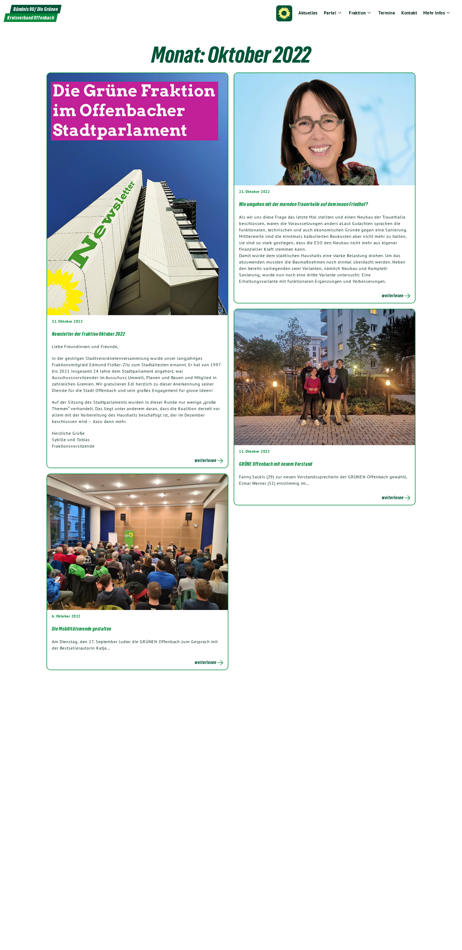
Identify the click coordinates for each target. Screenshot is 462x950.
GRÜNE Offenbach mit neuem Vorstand (275, 464)
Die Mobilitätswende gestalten (81, 629)
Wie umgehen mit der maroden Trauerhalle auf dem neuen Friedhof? (303, 204)
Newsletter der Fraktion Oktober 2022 (88, 334)
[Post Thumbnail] (137, 194)
